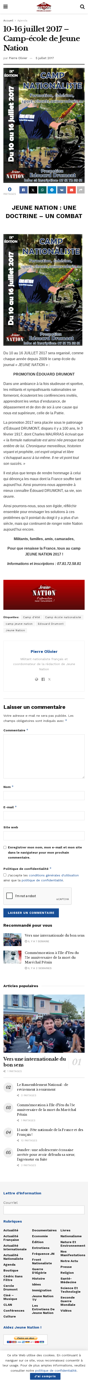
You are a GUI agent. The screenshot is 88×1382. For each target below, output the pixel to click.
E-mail (10, 807)
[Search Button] (82, 7)
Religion (67, 1272)
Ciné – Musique (10, 1297)
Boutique (10, 1270)
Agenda (22, 20)
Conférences (13, 1310)
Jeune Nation (15, 630)
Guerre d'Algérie (39, 1270)
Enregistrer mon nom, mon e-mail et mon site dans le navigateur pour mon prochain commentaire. (45, 852)
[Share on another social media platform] (81, 189)
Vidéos (66, 1310)
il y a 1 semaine (38, 941)
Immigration (41, 1290)
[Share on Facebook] (23, 189)
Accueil (8, 20)
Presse (66, 1267)
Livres (65, 1230)
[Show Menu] (5, 7)
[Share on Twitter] (33, 189)
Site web (10, 827)
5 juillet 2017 (45, 58)
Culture (9, 1316)
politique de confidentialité (42, 880)
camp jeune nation (19, 623)
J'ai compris (45, 1376)
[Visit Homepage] (44, 6)
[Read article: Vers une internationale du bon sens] (12, 939)
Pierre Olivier (18, 58)
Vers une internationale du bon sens (55, 935)
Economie (40, 1236)
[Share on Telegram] (52, 189)
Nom (8, 787)
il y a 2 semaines (39, 968)
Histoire (38, 1278)
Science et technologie (70, 1289)
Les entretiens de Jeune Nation (43, 1309)
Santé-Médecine (68, 1280)
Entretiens (40, 1248)
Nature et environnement (72, 1243)
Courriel (10, 1202)
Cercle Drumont (10, 1287)
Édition (38, 1242)
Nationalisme (71, 1236)
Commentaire (15, 730)
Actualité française (11, 1237)
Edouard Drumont (51, 623)
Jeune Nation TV (42, 1297)
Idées (36, 1284)
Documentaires (44, 1230)
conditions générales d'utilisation (54, 875)
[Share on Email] (71, 189)
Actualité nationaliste (13, 1256)
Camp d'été (31, 617)
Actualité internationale (15, 1247)
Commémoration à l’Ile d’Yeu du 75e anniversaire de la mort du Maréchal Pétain (52, 957)
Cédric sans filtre (13, 1278)
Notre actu (69, 1261)
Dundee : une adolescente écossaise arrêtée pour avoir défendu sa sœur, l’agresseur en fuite (46, 1154)
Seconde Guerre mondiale (67, 1301)
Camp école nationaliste (63, 617)
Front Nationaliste (42, 1261)
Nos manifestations (72, 1253)
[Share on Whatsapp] (42, 189)
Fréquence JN (43, 1253)
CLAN (7, 1304)
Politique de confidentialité (27, 868)
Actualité (10, 1230)
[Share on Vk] (61, 189)
